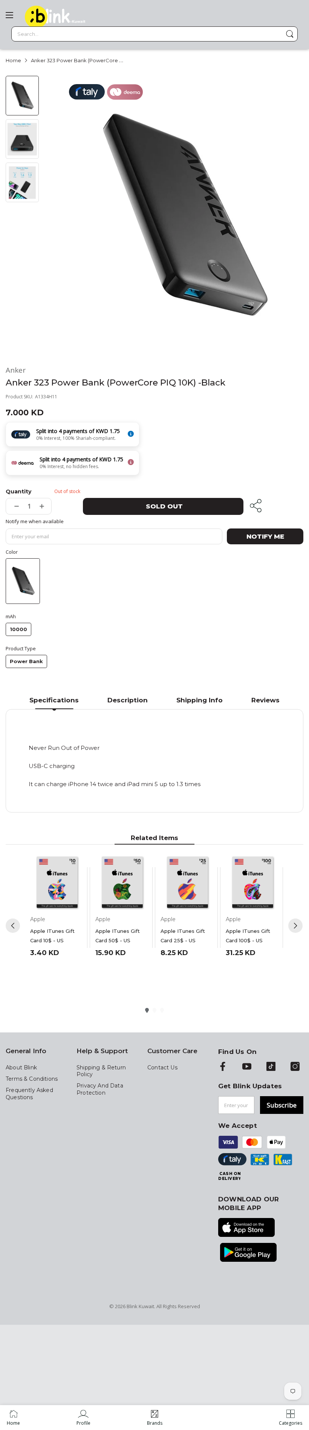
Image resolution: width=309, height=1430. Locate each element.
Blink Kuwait (140, 1306)
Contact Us (162, 1067)
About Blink (21, 1067)
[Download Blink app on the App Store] (246, 1228)
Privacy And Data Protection (99, 1089)
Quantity (18, 491)
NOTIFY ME (265, 536)
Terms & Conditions (32, 1078)
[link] (83, 1417)
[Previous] (13, 926)
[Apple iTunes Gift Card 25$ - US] (187, 883)
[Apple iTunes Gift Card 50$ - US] (122, 883)
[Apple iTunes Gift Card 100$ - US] (253, 883)
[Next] (295, 926)
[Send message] (290, 33)
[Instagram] (295, 1067)
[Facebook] (222, 1067)
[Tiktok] (270, 1067)
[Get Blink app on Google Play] (248, 1253)
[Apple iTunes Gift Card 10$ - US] (57, 883)
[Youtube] (246, 1067)
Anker (16, 370)
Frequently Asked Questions (29, 1093)
